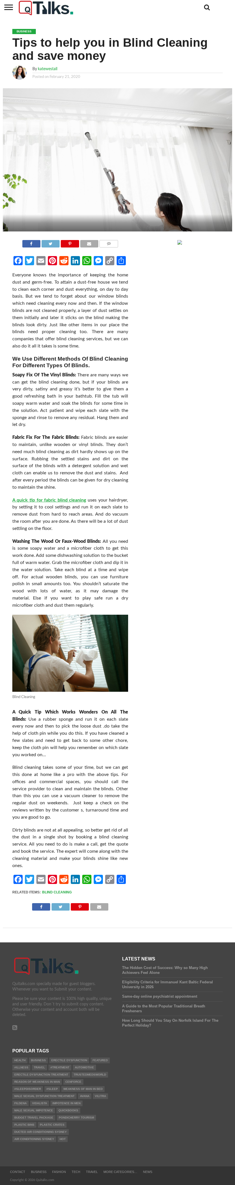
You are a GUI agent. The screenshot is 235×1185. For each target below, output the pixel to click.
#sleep (52, 1088)
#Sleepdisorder (27, 1088)
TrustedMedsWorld (90, 1074)
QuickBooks (68, 1110)
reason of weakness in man (37, 1081)
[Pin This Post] (70, 242)
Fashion (59, 1172)
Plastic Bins (24, 1124)
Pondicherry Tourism (76, 1117)
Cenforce (73, 1081)
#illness (21, 1067)
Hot (63, 1139)
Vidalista (39, 1103)
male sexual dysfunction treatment (44, 1096)
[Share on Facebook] (31, 242)
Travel (92, 1172)
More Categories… (120, 1172)
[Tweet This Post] (51, 242)
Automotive (84, 1067)
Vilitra (100, 1096)
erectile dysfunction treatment (41, 1074)
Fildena (20, 1103)
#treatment (59, 1067)
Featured (100, 1060)
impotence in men (66, 1103)
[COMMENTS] (108, 242)
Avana (84, 1096)
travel (39, 1067)
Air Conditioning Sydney (34, 1139)
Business (38, 1060)
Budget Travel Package (33, 1117)
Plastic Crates (52, 1124)
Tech (76, 1172)
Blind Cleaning (57, 892)
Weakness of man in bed (83, 1088)
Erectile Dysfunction (69, 1060)
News (147, 1172)
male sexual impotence (33, 1110)
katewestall (47, 69)
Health (20, 1060)
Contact (17, 1172)
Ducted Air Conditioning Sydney (40, 1131)
